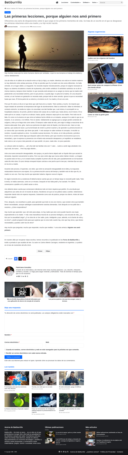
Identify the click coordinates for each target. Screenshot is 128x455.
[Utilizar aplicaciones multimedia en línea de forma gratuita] (90, 434)
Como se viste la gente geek (98, 115)
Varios (94, 2)
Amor (40, 251)
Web (47, 342)
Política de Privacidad (107, 452)
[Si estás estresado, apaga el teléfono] (71, 378)
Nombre (8, 335)
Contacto (120, 452)
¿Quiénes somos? (92, 452)
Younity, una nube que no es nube (42, 387)
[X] (21, 276)
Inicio (8, 8)
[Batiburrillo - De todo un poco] (13, 2)
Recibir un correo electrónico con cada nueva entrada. (26, 353)
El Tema (19, 8)
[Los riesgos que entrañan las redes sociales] (71, 400)
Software (86, 2)
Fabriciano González (13, 26)
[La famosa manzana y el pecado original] (17, 400)
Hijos (48, 251)
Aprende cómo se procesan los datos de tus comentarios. (55, 360)
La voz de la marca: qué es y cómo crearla (68, 432)
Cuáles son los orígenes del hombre (101, 58)
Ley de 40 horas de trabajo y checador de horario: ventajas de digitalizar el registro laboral (68, 440)
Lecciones (64, 2)
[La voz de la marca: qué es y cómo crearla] (50, 434)
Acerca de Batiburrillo (77, 452)
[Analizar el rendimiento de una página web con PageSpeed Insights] (90, 442)
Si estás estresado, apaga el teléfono (70, 387)
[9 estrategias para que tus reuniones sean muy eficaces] (17, 378)
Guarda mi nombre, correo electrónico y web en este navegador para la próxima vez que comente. (42, 349)
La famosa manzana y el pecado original (16, 409)
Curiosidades (75, 2)
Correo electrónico (12, 342)
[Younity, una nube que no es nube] (44, 378)
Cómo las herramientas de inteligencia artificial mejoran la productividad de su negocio (43, 410)
